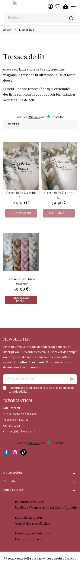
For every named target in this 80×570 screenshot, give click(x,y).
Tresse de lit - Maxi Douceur (21, 282)
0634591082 (11, 426)
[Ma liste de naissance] (57, 6)
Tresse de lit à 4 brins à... (21, 195)
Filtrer (13, 124)
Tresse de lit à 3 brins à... (59, 195)
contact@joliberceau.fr (19, 432)
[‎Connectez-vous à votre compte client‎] (50, 6)
